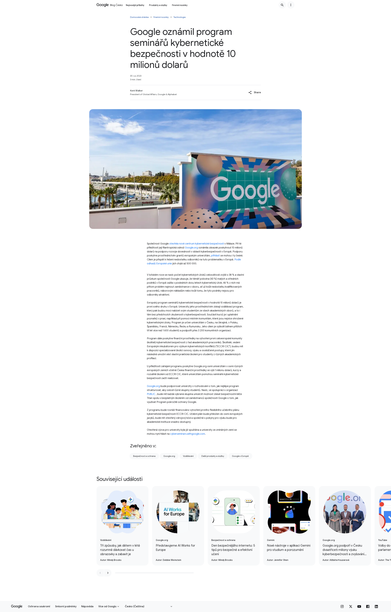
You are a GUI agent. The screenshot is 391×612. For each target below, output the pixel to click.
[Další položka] (107, 573)
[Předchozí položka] (100, 573)
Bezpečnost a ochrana (144, 456)
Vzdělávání (188, 456)
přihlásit (215, 255)
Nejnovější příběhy (135, 5)
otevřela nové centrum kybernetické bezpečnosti (196, 243)
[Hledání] (282, 5)
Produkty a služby (158, 5)
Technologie (180, 17)
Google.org (191, 247)
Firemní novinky (179, 5)
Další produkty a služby (212, 456)
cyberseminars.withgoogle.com (187, 433)
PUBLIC (151, 394)
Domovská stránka (139, 17)
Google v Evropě (240, 456)
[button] (255, 92)
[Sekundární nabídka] (290, 5)
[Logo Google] (16, 606)
